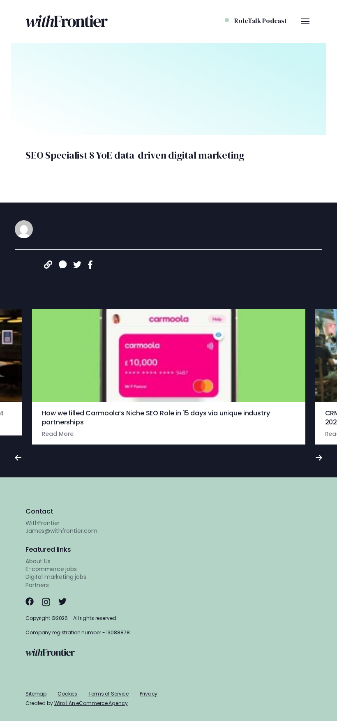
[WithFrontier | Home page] (66, 21)
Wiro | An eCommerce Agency (91, 703)
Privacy (148, 693)
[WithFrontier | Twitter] (62, 601)
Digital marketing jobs (55, 577)
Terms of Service (108, 693)
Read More (58, 434)
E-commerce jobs (51, 569)
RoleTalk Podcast (260, 20)
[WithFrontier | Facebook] (29, 601)
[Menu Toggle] (305, 21)
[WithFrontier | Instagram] (46, 602)
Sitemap (35, 693)
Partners (37, 585)
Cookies (67, 693)
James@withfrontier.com (61, 531)
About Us (38, 561)
